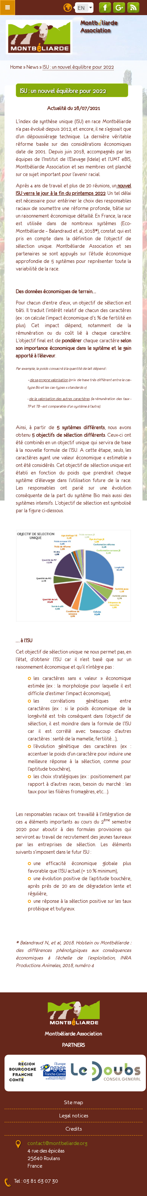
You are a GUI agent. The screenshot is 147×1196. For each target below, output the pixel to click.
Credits (74, 1129)
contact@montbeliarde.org (57, 1143)
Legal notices (73, 1116)
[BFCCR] (22, 1072)
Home (16, 67)
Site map (73, 1102)
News (32, 67)
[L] (53, 1072)
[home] (39, 37)
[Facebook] (105, 7)
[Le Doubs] (105, 1072)
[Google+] (119, 7)
